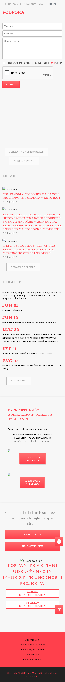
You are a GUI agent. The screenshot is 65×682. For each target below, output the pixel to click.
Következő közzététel (32, 649)
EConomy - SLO (34, 3)
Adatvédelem (33, 639)
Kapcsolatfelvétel (32, 659)
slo (21, 3)
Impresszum (32, 654)
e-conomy (10, 3)
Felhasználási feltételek (32, 644)
